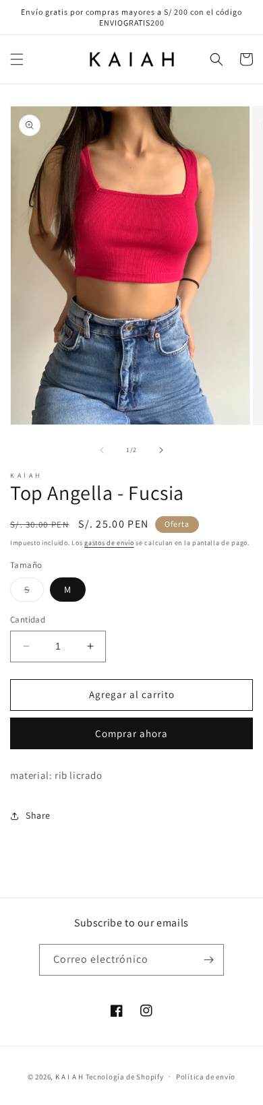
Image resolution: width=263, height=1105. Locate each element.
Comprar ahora (131, 733)
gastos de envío (109, 542)
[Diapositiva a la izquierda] (102, 450)
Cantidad (27, 619)
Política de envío (205, 1076)
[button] (17, 59)
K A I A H (69, 1076)
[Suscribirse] (208, 960)
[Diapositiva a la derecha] (161, 450)
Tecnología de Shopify (125, 1076)
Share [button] (38, 815)
